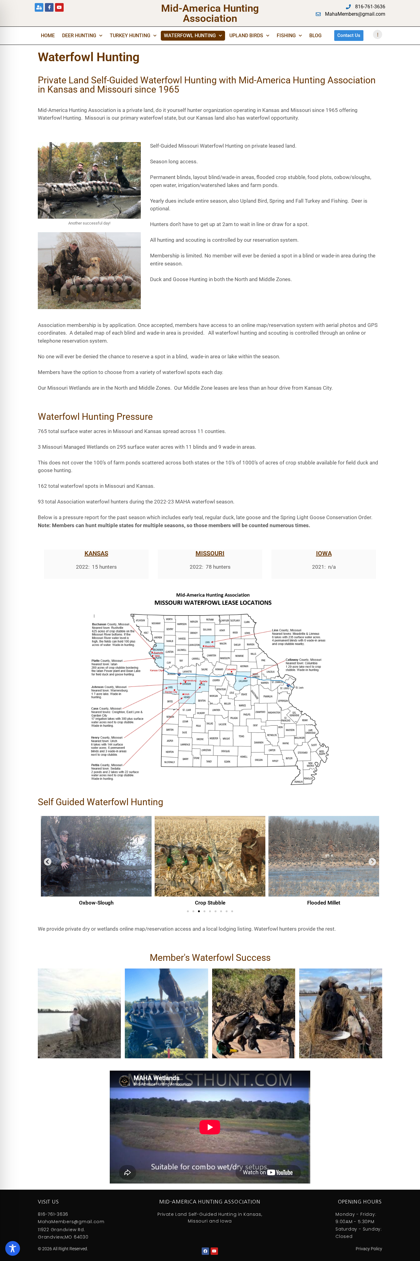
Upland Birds (246, 35)
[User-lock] (39, 7)
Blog (315, 35)
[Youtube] (59, 7)
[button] (48, 861)
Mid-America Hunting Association (210, 13)
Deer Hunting (79, 35)
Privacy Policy (369, 1248)
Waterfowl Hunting (190, 35)
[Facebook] (205, 1251)
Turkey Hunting (130, 35)
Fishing (286, 35)
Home (48, 35)
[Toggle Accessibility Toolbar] (13, 1248)
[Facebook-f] (49, 7)
